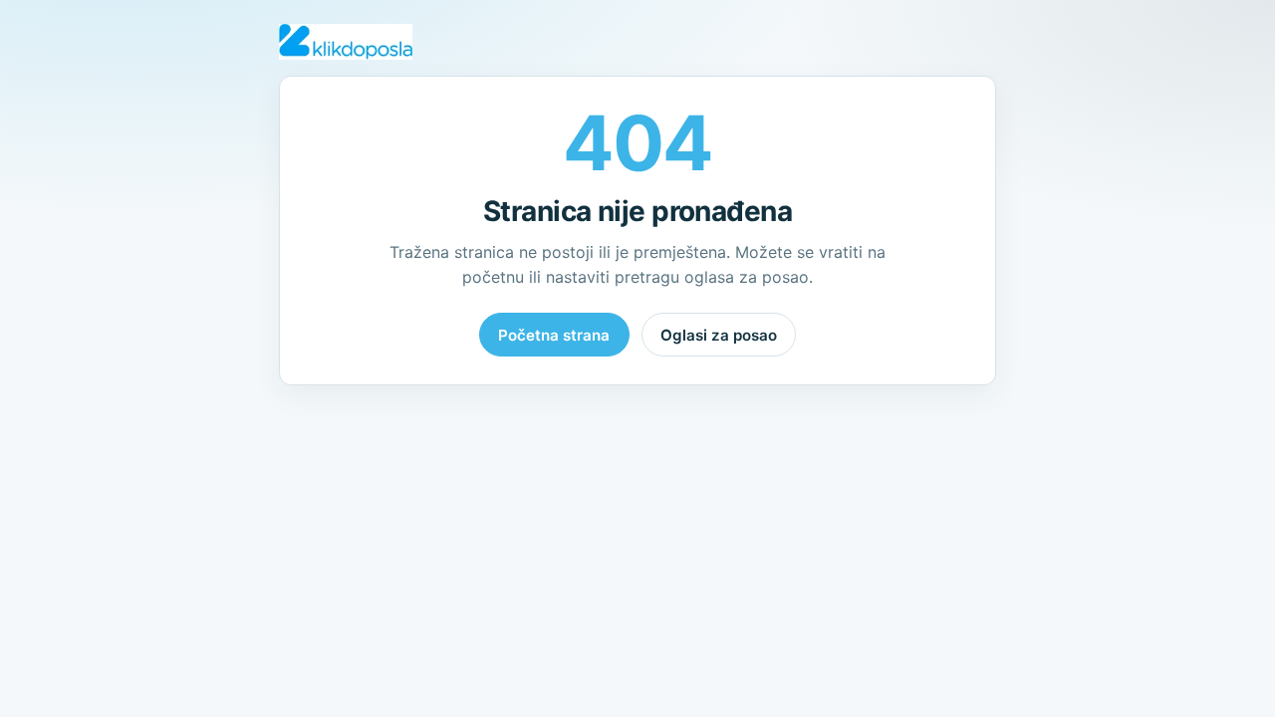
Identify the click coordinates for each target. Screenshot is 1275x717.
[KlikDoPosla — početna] (345, 42)
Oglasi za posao (718, 335)
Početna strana (554, 335)
